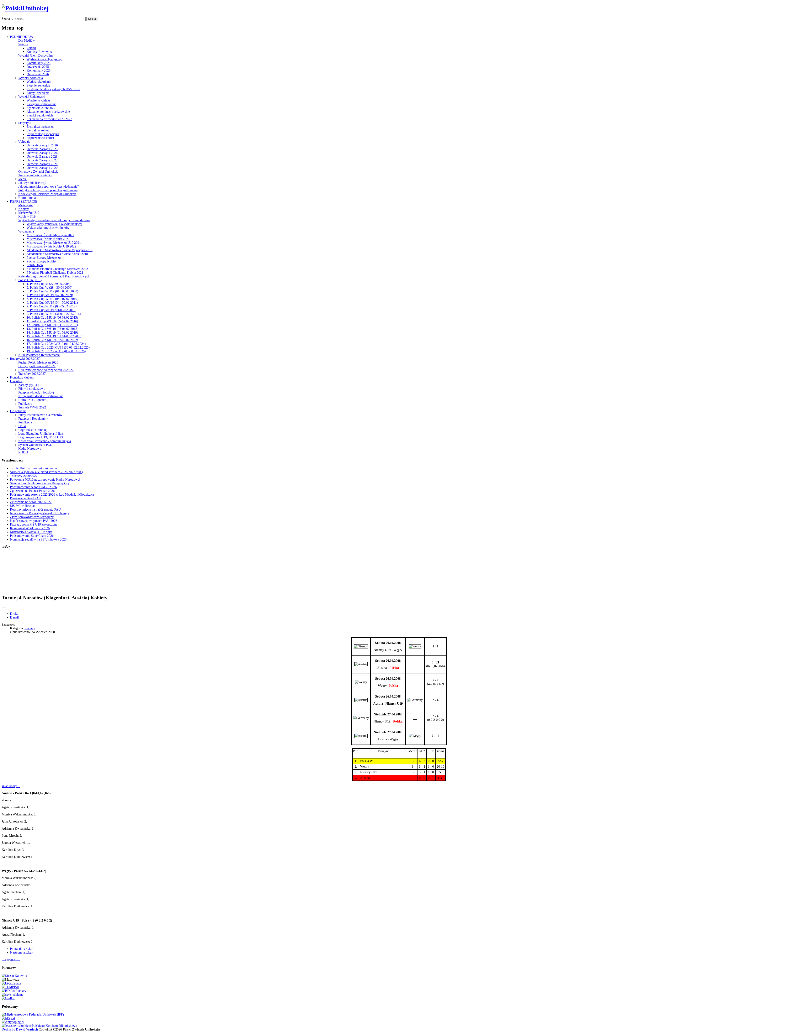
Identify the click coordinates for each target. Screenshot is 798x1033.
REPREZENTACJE (23, 201)
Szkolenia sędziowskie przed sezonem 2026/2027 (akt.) (46, 472)
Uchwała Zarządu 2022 (42, 160)
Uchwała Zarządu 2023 (42, 156)
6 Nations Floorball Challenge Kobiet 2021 (55, 272)
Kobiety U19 (27, 216)
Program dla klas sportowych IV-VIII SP (53, 89)
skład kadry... (11, 786)
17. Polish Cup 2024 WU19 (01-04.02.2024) (56, 343)
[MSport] (8, 1018)
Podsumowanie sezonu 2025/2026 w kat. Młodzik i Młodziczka (52, 494)
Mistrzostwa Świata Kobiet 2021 (48, 239)
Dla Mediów (26, 40)
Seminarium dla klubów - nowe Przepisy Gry (39, 483)
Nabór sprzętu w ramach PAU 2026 (33, 520)
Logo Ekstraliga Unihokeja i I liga (40, 433)
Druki (22, 426)
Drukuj (14, 613)
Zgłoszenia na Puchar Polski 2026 (32, 490)
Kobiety (23, 209)
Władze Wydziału (38, 100)
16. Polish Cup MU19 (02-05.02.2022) (52, 340)
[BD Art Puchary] (14, 990)
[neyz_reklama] (12, 994)
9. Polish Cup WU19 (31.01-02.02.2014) (54, 313)
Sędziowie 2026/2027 (41, 108)
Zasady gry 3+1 (28, 385)
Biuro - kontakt (28, 197)
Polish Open (35, 265)
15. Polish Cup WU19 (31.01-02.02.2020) (54, 336)
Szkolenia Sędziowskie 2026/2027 (49, 119)
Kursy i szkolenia (38, 93)
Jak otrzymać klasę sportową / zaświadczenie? (48, 186)
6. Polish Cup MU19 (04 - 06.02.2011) (52, 302)
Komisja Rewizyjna (40, 51)
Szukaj (92, 18)
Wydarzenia (26, 231)
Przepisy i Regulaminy (33, 418)
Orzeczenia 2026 (38, 74)
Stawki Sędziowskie (40, 115)
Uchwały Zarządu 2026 (42, 145)
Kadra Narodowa (29, 448)
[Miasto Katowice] (14, 975)
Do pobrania (18, 411)
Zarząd (31, 48)
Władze (23, 44)
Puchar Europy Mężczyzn (44, 257)
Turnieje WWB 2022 (32, 407)
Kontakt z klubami (22, 377)
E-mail (14, 617)
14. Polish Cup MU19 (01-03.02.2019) (52, 332)
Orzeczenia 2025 (38, 66)
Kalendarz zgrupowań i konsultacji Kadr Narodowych (54, 276)
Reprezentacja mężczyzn (43, 134)
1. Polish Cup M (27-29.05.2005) (48, 284)
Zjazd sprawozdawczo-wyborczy (32, 517)
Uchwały (24, 141)
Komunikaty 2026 (38, 70)
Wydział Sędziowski (31, 96)
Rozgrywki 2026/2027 (25, 358)
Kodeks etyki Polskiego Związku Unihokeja (47, 194)
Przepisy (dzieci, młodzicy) (36, 392)
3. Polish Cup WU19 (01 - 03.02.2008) (52, 291)
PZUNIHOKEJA (21, 36)
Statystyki (24, 123)
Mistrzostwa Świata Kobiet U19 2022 (51, 246)
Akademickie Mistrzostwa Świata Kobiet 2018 (57, 254)
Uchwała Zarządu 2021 (42, 164)
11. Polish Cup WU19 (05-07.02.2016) (52, 321)
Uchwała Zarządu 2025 (42, 149)
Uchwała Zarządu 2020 (42, 167)
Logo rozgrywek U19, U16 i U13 (40, 437)
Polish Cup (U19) (30, 280)
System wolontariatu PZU (35, 445)
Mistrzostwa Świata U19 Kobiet (31, 532)
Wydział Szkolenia (30, 78)
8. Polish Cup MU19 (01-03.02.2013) (51, 310)
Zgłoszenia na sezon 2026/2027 (31, 502)
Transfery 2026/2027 (32, 373)
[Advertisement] (399, 569)
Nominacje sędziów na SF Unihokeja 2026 (38, 539)
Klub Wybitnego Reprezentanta (39, 355)
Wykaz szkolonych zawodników (48, 227)
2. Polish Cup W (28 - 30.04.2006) (49, 287)
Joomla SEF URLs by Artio (11, 960)
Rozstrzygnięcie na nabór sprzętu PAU (35, 509)
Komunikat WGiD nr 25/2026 (30, 528)
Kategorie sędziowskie (41, 104)
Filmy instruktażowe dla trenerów (40, 415)
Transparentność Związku (35, 175)
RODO (23, 452)
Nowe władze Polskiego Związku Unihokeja (39, 513)
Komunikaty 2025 (38, 63)
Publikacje (25, 403)
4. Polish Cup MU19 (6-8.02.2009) (50, 295)
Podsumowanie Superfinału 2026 (32, 535)
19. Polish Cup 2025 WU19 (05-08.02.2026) (56, 351)
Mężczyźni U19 (28, 212)
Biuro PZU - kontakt (32, 400)
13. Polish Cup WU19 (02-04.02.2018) (52, 328)
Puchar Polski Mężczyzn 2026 (38, 362)
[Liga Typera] (11, 983)
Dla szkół (16, 381)
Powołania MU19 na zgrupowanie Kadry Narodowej (45, 479)
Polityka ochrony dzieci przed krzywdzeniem (48, 190)
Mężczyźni (25, 205)
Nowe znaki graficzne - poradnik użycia (44, 441)
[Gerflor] (8, 998)
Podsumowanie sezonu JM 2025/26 (33, 487)
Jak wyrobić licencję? (32, 182)
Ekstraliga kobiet (38, 130)
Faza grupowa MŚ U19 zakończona (33, 524)
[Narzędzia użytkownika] (3, 607)
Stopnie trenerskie (38, 85)
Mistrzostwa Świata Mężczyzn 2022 (50, 235)
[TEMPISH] (10, 987)
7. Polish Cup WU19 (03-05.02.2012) (51, 306)
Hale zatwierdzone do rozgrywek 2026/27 (46, 370)
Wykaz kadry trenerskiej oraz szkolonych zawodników (54, 220)
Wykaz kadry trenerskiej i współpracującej (54, 224)
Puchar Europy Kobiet (41, 261)
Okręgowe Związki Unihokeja (38, 171)
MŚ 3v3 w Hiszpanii (23, 505)
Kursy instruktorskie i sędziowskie (40, 396)
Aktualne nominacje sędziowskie (48, 111)
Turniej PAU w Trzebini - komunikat (34, 468)
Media (22, 179)
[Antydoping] (13, 1022)
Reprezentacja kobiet (40, 138)
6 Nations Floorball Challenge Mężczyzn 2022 (57, 269)
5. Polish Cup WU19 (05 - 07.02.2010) (52, 299)
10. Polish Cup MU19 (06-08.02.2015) (52, 317)
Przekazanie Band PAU (25, 498)
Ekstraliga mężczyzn (40, 126)
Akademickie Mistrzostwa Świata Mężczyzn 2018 (59, 250)
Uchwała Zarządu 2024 (42, 153)
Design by (20, 1029)
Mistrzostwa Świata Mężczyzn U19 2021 (54, 242)
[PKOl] (39, 1025)
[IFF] (33, 1014)
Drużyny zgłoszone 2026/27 (36, 366)
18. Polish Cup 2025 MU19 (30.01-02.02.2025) (58, 347)
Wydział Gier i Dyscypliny (35, 55)
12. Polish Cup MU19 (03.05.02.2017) (52, 325)
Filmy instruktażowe (31, 388)
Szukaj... (7, 18)
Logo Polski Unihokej (32, 430)
